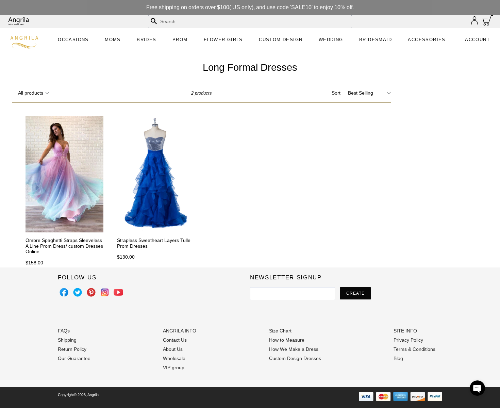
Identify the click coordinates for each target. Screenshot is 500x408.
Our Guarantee (74, 358)
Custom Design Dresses (295, 358)
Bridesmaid (375, 39)
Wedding (331, 39)
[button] (477, 388)
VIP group (173, 367)
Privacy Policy (408, 340)
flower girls (223, 39)
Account (477, 39)
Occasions (73, 39)
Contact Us (175, 340)
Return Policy (72, 349)
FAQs (64, 330)
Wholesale (174, 358)
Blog (398, 358)
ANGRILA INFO (179, 330)
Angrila (93, 395)
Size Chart (280, 330)
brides (146, 39)
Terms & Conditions (414, 349)
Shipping (67, 340)
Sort (336, 93)
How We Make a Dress (293, 349)
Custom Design (280, 39)
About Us (173, 349)
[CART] (488, 22)
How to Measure (286, 340)
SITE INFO (405, 330)
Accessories (426, 39)
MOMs (113, 39)
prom (180, 39)
